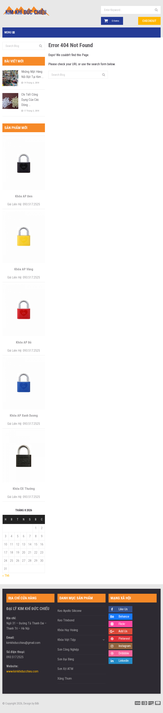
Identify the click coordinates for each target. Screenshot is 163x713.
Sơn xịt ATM (65, 669)
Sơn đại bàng (65, 659)
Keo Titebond (65, 620)
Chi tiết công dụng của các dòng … (30, 100)
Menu (8, 32)
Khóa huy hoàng (67, 630)
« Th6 (5, 575)
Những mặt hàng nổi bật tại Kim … (32, 74)
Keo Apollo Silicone (69, 611)
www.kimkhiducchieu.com (22, 671)
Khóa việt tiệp (66, 640)
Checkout (149, 21)
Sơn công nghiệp (68, 649)
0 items (115, 20)
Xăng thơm (64, 678)
